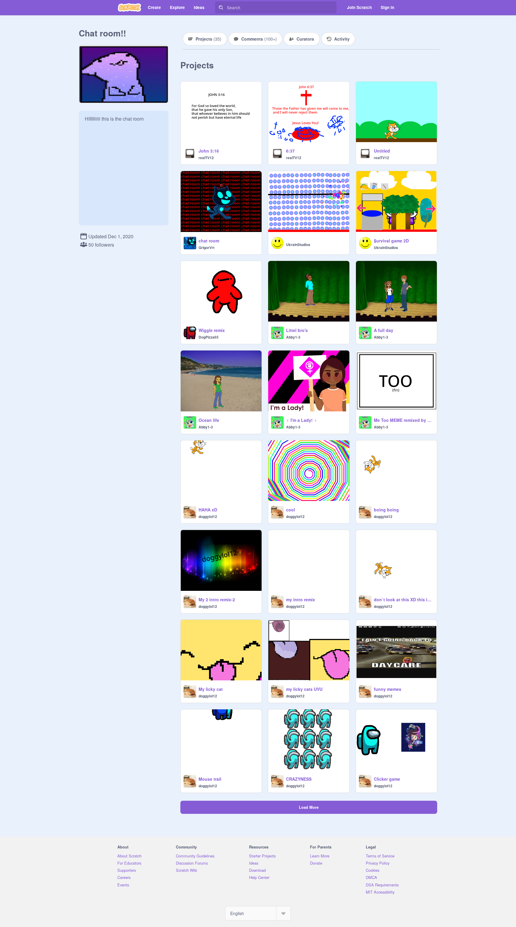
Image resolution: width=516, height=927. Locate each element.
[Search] (221, 7)
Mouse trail (210, 779)
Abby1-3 (293, 337)
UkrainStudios (298, 244)
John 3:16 (209, 151)
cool (290, 510)
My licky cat (211, 689)
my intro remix (300, 599)
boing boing (386, 510)
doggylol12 (208, 516)
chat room (209, 241)
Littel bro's (297, 330)
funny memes (387, 689)
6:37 (290, 151)
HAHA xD (208, 510)
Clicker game (387, 779)
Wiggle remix (212, 330)
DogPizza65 (209, 337)
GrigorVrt (206, 247)
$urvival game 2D (391, 241)
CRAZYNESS (298, 779)
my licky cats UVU (304, 689)
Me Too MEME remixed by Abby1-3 (403, 420)
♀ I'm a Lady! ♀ (301, 420)
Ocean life (209, 420)
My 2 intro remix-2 (217, 599)
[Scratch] (129, 7)
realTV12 (206, 157)
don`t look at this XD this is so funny (403, 599)
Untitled (382, 151)
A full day (383, 330)
